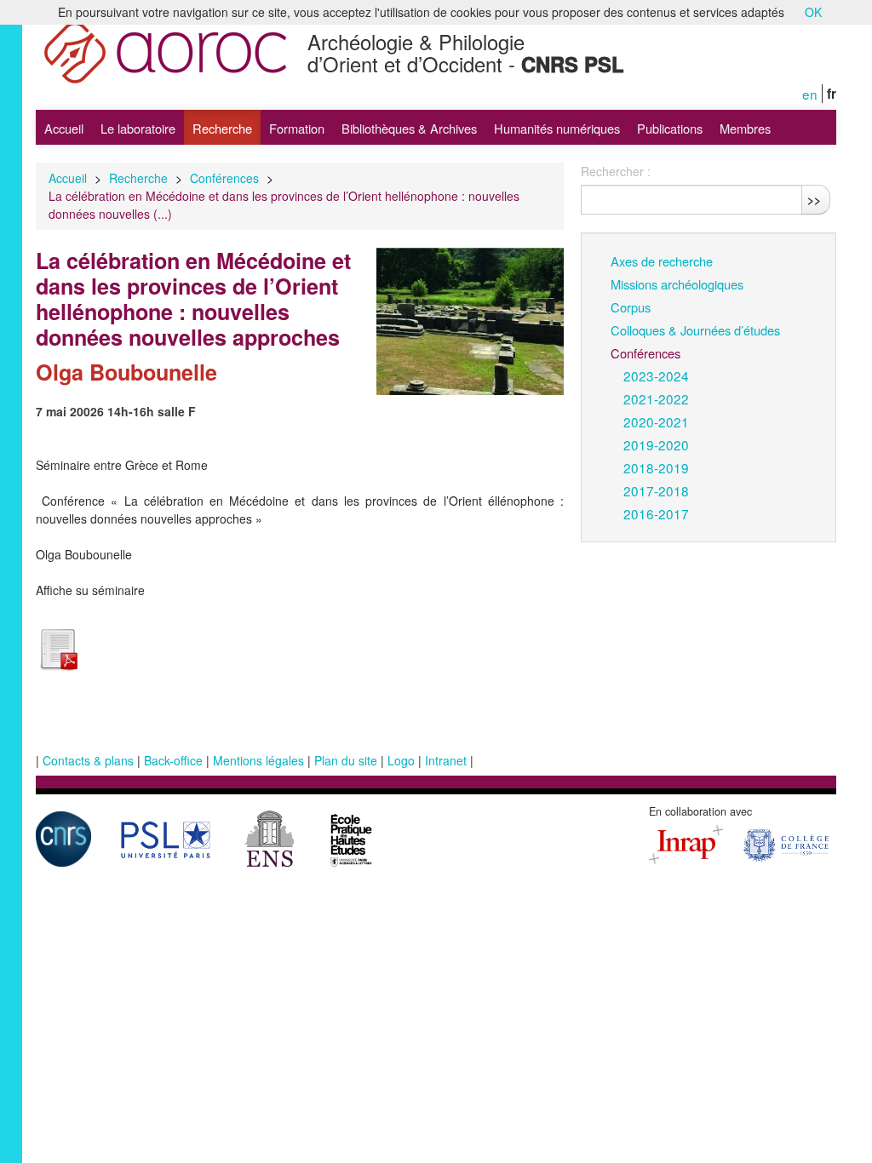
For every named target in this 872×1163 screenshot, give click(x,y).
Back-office (173, 760)
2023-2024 (656, 375)
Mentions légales (258, 760)
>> (814, 199)
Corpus (631, 307)
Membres (745, 128)
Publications (670, 128)
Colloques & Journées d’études (695, 330)
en (810, 93)
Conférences (224, 177)
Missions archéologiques (677, 284)
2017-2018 (656, 490)
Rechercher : (616, 171)
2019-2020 (656, 444)
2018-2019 (656, 467)
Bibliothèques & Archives (409, 128)
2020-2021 (656, 421)
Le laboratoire (137, 128)
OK (813, 11)
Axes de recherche (662, 261)
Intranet (446, 760)
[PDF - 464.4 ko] (58, 647)
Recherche (222, 128)
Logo (401, 760)
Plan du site (345, 760)
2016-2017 (656, 513)
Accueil (63, 128)
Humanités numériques (557, 128)
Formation (296, 128)
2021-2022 (656, 398)
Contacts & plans (88, 760)
